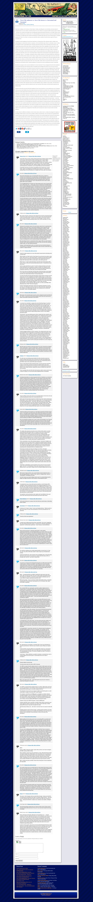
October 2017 (65, 238)
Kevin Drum (65, 163)
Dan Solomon (65, 66)
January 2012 (65, 302)
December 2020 (66, 222)
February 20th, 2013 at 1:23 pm (31, 642)
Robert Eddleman (23, 498)
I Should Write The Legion (68, 86)
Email (16, 856)
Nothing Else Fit (66, 92)
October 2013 (65, 280)
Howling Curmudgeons (67, 156)
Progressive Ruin (66, 185)
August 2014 (65, 270)
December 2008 (66, 339)
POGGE (64, 184)
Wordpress (48, 895)
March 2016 (65, 251)
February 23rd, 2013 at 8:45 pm (34, 812)
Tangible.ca (65, 191)
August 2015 (65, 258)
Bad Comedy (65, 79)
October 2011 (65, 305)
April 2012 (65, 299)
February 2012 (66, 301)
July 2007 (65, 357)
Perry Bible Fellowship (67, 182)
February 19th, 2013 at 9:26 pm (32, 513)
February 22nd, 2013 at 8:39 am (32, 793)
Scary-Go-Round (66, 189)
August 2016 (65, 246)
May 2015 (65, 261)
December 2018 (66, 231)
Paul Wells (65, 180)
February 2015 (66, 264)
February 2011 (66, 313)
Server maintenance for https (22, 868)
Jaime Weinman (66, 68)
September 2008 (66, 342)
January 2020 (65, 226)
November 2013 (66, 279)
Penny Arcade (66, 181)
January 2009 (65, 338)
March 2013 (65, 287)
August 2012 (65, 294)
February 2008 (66, 350)
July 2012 (65, 295)
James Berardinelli (66, 157)
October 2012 (65, 292)
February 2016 (66, 252)
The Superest (65, 200)
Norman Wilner (66, 175)
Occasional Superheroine (68, 178)
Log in (64, 364)
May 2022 (65, 218)
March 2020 (65, 225)
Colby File (65, 144)
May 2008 (65, 346)
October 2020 (65, 223)
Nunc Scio (65, 176)
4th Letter (65, 136)
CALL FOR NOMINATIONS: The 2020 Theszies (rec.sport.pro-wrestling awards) (25, 879)
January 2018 (65, 235)
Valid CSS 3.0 (48, 894)
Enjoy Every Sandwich (67, 150)
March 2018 (65, 233)
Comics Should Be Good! (68, 145)
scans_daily (65, 188)
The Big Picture (66, 192)
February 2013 (66, 288)
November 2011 (66, 304)
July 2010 (65, 320)
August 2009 (65, 331)
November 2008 (66, 340)
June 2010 (65, 321)
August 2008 (65, 343)
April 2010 (65, 323)
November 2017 (66, 237)
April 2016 (65, 250)
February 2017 (66, 239)
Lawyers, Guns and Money (68, 165)
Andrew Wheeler (66, 138)
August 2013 (65, 282)
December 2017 (66, 236)
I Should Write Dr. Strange (68, 85)
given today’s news (20, 880)
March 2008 (65, 349)
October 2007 (65, 354)
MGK (24, 23)
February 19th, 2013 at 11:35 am (32, 213)
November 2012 (66, 291)
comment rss (26, 152)
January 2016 (65, 253)
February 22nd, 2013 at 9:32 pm (33, 804)
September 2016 (66, 244)
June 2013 (65, 284)
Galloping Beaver (66, 153)
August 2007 (65, 356)
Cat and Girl (65, 142)
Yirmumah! (65, 206)
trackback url (32, 152)
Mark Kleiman (65, 171)
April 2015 (65, 262)
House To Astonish (66, 155)
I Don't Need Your (68, 109)
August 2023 (65, 217)
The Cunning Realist (67, 195)
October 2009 (65, 329)
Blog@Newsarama (66, 141)
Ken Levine (65, 161)
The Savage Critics (66, 199)
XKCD (64, 205)
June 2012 (65, 297)
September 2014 (66, 269)
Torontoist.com (66, 202)
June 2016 (65, 248)
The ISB (64, 196)
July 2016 (65, 247)
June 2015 (65, 260)
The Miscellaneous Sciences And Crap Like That (68, 97)
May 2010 (65, 322)
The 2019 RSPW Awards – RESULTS (23, 884)
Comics (64, 81)
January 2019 (65, 230)
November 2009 (66, 328)
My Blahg (65, 173)
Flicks (25, 24)
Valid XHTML (43, 894)
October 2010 (65, 317)
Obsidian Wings (66, 177)
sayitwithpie (65, 186)
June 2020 (65, 224)
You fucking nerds (20, 148)
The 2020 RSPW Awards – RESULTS (23, 874)
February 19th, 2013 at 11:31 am (30, 173)
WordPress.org (66, 367)
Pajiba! (64, 179)
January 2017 (65, 240)
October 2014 (65, 268)
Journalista (65, 159)
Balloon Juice (65, 139)
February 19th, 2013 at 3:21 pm (32, 355)
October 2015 (65, 256)
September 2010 (66, 318)
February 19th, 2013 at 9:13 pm (34, 505)
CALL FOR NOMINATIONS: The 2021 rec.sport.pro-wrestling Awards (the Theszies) (25, 873)
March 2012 (65, 300)
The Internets (65, 95)
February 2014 (66, 276)
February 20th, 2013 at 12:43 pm (30, 585)
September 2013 (66, 281)
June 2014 (65, 272)
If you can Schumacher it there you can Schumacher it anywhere (30, 143)
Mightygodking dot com (47, 893)
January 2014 (65, 277)
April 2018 (65, 232)
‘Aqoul (64, 135)
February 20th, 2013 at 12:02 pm (30, 560)
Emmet (21, 793)
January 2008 (65, 351)
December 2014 (66, 266)
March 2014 (65, 275)
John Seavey (22, 505)
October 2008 (65, 341)
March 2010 (65, 324)
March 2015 (65, 263)
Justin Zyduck (65, 69)
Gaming (28, 24)
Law (64, 89)
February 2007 (66, 358)
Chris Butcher (65, 143)
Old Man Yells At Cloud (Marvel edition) (25, 144)
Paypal (69, 212)
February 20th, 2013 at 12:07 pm (31, 572)
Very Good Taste (66, 203)
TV (63, 98)
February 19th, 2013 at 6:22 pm (31, 481)
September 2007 (66, 355)
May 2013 (65, 285)
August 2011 (65, 307)
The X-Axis (65, 201)
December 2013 (66, 278)
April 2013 (65, 286)
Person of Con (23, 156)
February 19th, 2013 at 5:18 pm (30, 428)
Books (64, 80)
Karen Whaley (66, 70)
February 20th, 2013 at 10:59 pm (34, 745)
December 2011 (66, 303)
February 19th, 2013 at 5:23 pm (33, 470)
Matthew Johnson (66, 71)
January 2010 (65, 326)
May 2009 (65, 334)
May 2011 (65, 310)
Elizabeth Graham (66, 67)
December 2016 (66, 241)
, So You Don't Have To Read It (69, 115)
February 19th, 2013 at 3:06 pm (32, 344)
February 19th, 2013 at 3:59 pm (30, 393)
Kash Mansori (65, 160)
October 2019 (65, 228)
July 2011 (65, 308)
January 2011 (65, 314)
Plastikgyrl (65, 183)
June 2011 (65, 309)
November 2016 (66, 242)
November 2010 (66, 316)
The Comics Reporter (67, 194)
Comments (66, 366)
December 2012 (66, 290)
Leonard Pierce (66, 166)
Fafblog (64, 152)
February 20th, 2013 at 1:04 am (30, 528)
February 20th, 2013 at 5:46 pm (30, 716)
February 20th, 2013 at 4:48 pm (31, 684)
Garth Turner (65, 154)
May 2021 (65, 220)
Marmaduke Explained (67, 172)
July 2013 (65, 283)
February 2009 (66, 337)
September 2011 (66, 306)
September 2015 (66, 257)
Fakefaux (21, 355)
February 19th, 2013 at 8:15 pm (36, 498)
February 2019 (66, 229)
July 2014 (65, 271)
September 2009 (66, 330)
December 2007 (66, 352)
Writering (32, 24)
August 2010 (65, 319)
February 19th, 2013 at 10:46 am (35, 156)
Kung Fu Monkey (66, 164)
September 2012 (66, 293)
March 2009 (65, 336)
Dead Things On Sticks (67, 148)
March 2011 (65, 312)
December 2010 (66, 315)
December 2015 (66, 254)
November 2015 (66, 255)
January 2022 (65, 219)
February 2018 (66, 234)
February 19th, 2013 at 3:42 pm (35, 374)
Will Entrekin (65, 72)
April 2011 (65, 311)
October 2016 (65, 243)
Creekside (65, 146)
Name (16, 853)
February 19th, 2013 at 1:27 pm (31, 250)
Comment (17, 840)
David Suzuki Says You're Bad (69, 82)
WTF (64, 100)
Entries (65, 365)
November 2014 (66, 267)
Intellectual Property (67, 87)
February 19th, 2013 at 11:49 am (31, 223)
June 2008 (65, 345)
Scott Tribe (65, 190)
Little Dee (65, 170)
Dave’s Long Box (66, 147)
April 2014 (65, 274)
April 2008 (65, 348)
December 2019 (66, 227)
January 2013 (65, 289)
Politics (64, 94)
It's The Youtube (66, 88)
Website (17, 858)
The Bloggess (65, 193)
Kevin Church (65, 162)
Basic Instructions (66, 140)
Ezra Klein (65, 151)
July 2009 (65, 332)
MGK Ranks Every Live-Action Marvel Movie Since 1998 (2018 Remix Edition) (33, 145)
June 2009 (65, 333)
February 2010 (66, 325)
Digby (64, 149)
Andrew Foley (65, 65)
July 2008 (65, 344)
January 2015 (65, 265)
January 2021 (65, 221)
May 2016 (65, 249)
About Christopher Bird (67, 108)
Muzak (64, 91)
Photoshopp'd (65, 93)
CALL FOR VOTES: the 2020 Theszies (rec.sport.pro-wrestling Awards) (24, 876)
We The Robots (66, 204)
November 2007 (66, 353)
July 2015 (65, 259)
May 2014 (65, 273)
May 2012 (65, 298)
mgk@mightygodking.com (68, 36)
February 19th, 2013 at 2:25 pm (31, 292)
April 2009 (65, 335)
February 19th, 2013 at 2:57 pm (30, 300)
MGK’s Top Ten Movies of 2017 (23, 146)
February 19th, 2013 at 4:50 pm (31, 409)
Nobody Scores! (66, 174)
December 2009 (66, 327)
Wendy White (65, 73)
